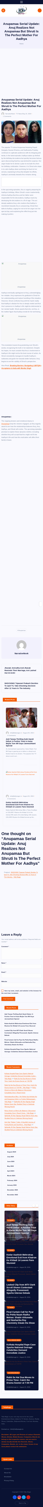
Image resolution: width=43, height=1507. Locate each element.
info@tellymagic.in (16, 733)
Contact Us (8, 1468)
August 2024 (11, 1152)
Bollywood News (14, 1340)
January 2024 (11, 1185)
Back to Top (22, 1503)
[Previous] (33, 1205)
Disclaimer (7, 1476)
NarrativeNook (10, 114)
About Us (7, 1472)
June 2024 (10, 1161)
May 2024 (10, 1166)
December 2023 (12, 1190)
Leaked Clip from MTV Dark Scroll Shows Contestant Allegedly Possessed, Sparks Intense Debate (21, 1033)
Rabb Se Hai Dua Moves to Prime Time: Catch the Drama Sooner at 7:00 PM (20, 1380)
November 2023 (12, 1194)
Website (4, 981)
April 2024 (10, 1171)
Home (22, 44)
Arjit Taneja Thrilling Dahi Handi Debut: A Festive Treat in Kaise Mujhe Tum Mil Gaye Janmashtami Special (19, 1016)
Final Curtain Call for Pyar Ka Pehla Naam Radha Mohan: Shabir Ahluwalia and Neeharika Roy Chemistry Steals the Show (21, 1042)
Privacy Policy (9, 1480)
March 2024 (11, 1175)
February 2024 (12, 1180)
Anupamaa (5, 424)
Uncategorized (13, 1373)
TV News (19, 114)
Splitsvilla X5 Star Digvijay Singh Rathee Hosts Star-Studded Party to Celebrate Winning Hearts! (19, 1104)
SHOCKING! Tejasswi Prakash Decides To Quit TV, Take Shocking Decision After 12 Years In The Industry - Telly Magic (21, 875)
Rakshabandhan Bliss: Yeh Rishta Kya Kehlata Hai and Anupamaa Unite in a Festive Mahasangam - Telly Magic (20, 1099)
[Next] (37, 1205)
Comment (5, 946)
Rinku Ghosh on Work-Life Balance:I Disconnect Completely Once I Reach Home (20, 1090)
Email (3, 972)
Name (3, 963)
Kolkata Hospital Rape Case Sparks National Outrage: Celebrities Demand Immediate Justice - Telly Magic (20, 1076)
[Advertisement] (21, 75)
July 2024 (10, 1156)
